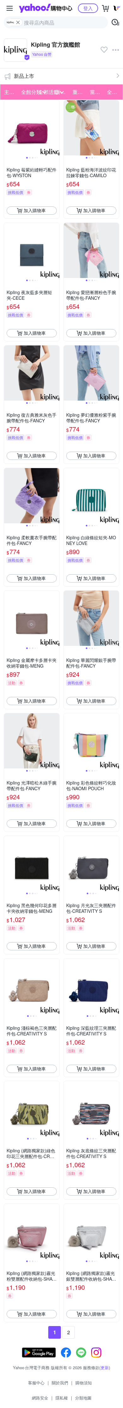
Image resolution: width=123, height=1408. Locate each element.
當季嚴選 (96, 92)
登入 (88, 8)
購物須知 (83, 1383)
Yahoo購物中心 (45, 8)
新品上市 (24, 75)
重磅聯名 (79, 92)
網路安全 (40, 1398)
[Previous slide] (8, 128)
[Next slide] (55, 128)
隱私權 (62, 1398)
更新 (105, 1367)
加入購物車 (35, 210)
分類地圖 (83, 1398)
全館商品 (113, 92)
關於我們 (60, 1383)
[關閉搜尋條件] (18, 22)
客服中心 (36, 1383)
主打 (9, 92)
